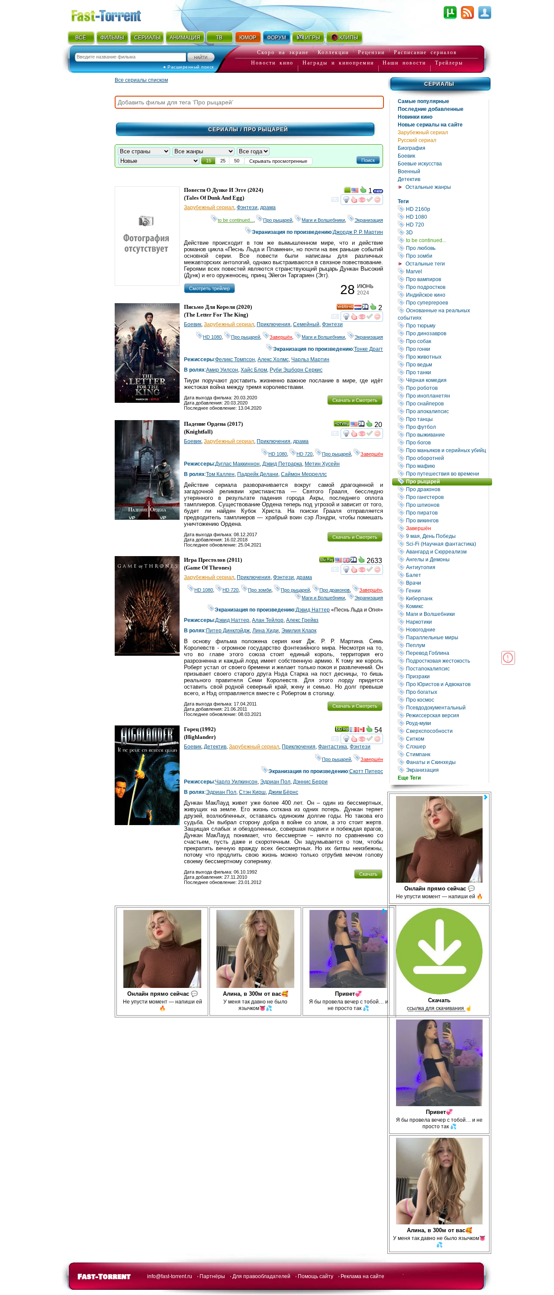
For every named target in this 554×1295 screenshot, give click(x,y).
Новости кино (272, 63)
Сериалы (439, 84)
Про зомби (447, 256)
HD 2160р (447, 209)
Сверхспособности (447, 731)
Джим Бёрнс (283, 792)
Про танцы (447, 419)
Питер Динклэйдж (228, 631)
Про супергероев (447, 302)
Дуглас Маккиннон (237, 464)
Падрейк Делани (257, 474)
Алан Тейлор (267, 620)
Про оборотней (447, 458)
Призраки (447, 676)
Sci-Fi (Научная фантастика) (447, 544)
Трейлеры (449, 63)
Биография (411, 148)
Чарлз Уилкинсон (236, 782)
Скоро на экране (283, 52)
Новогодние (447, 629)
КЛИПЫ (348, 38)
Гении (447, 590)
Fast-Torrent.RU (115, 14)
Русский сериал (417, 140)
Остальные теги (425, 264)
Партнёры (212, 1276)
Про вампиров (447, 279)
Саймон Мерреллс (304, 474)
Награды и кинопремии (338, 63)
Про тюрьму (447, 325)
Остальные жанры (428, 187)
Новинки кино (415, 117)
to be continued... (447, 240)
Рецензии (371, 52)
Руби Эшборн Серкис (296, 370)
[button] (368, 160)
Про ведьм (447, 364)
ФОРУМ (276, 38)
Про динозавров (447, 333)
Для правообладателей (261, 1276)
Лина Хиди (265, 631)
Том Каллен (220, 474)
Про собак (447, 341)
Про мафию (447, 466)
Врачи (447, 583)
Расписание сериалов (425, 52)
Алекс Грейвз (302, 620)
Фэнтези (247, 207)
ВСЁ (80, 38)
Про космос (447, 699)
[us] (355, 191)
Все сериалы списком (141, 80)
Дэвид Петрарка (282, 464)
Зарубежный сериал (423, 133)
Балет (447, 575)
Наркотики (447, 621)
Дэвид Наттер (313, 610)
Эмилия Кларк (298, 631)
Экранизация (447, 770)
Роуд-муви (447, 723)
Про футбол (447, 427)
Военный (409, 171)
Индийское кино (447, 294)
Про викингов (447, 520)
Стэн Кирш (252, 792)
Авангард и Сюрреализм (447, 551)
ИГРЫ (312, 38)
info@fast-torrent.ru (169, 1276)
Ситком (447, 738)
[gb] (346, 561)
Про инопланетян (447, 395)
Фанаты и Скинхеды (447, 762)
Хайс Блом (254, 370)
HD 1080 (447, 217)
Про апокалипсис (447, 411)
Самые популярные (423, 101)
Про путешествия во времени (447, 473)
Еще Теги (409, 778)
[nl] (358, 308)
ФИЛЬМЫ (112, 38)
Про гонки (447, 349)
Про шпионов (447, 505)
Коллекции (333, 52)
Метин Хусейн (322, 464)
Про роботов (447, 388)
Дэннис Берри (310, 782)
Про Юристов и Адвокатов (447, 684)
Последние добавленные (431, 109)
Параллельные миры (447, 637)
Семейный (306, 324)
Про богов (447, 442)
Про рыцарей (448, 481)
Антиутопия (447, 567)
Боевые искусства (420, 164)
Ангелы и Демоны (447, 559)
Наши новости (404, 63)
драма (268, 207)
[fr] (353, 731)
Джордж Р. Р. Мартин (358, 232)
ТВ (219, 38)
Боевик (406, 156)
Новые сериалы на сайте (430, 125)
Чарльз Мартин (310, 359)
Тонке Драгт (368, 349)
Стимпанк (447, 754)
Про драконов (447, 489)
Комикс (447, 606)
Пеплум (447, 645)
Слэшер (447, 746)
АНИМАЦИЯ (185, 38)
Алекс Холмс (273, 359)
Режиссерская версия (447, 715)
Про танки (447, 372)
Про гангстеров (447, 497)
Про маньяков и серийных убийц (447, 450)
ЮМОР (247, 38)
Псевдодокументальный (447, 707)
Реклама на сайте (362, 1276)
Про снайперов (447, 403)
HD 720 (447, 224)
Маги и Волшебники (447, 614)
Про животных (447, 356)
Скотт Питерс (366, 771)
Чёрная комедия (447, 380)
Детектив (409, 179)
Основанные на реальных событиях (443, 314)
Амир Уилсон (222, 370)
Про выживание (447, 434)
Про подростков (447, 287)
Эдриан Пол (275, 782)
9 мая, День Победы (447, 536)
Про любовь (447, 248)
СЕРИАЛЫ (147, 38)
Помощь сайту (315, 1276)
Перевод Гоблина (447, 653)
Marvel (447, 271)
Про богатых (447, 692)
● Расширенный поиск (188, 67)
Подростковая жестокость (447, 660)
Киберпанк (447, 598)
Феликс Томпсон (235, 359)
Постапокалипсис (447, 668)
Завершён (447, 528)
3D (447, 232)
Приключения (273, 324)
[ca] (361, 731)
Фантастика (332, 747)
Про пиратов (447, 512)
